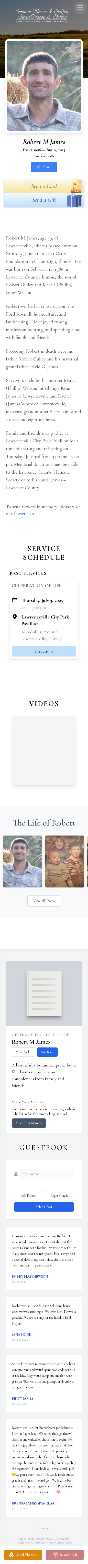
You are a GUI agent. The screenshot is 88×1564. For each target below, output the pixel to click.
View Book (23, 1052)
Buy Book (47, 1052)
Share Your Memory (29, 1123)
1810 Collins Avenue (39, 631)
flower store (25, 514)
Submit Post (44, 1207)
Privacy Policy (32, 1542)
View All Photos (44, 901)
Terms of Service (55, 1542)
